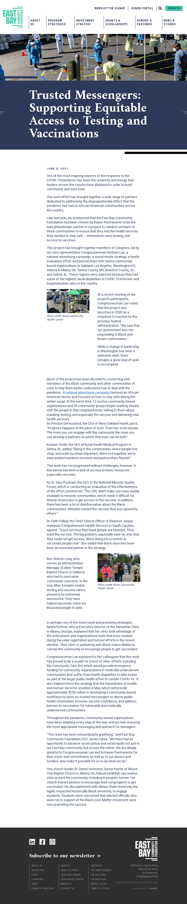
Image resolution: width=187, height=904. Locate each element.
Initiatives (38, 870)
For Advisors (98, 875)
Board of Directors (43, 888)
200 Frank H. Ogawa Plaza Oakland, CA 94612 (144, 867)
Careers (65, 865)
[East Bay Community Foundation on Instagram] (52, 842)
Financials (38, 879)
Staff (35, 884)
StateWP (153, 888)
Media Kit (66, 884)
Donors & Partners (144, 22)
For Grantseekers (101, 870)
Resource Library (71, 875)
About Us (35, 22)
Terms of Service (100, 888)
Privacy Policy (99, 884)
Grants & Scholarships (116, 22)
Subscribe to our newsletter (62, 855)
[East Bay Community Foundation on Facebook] (42, 842)
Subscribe (96, 865)
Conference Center (72, 879)
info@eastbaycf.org (147, 876)
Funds (35, 875)
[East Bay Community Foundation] (13, 17)
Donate (174, 8)
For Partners (98, 879)
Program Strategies (57, 22)
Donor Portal (142, 8)
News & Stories (170, 22)
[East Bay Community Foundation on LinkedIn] (32, 842)
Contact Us (67, 888)
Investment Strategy (85, 22)
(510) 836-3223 (150, 872)
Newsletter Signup (110, 8)
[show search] (160, 8)
